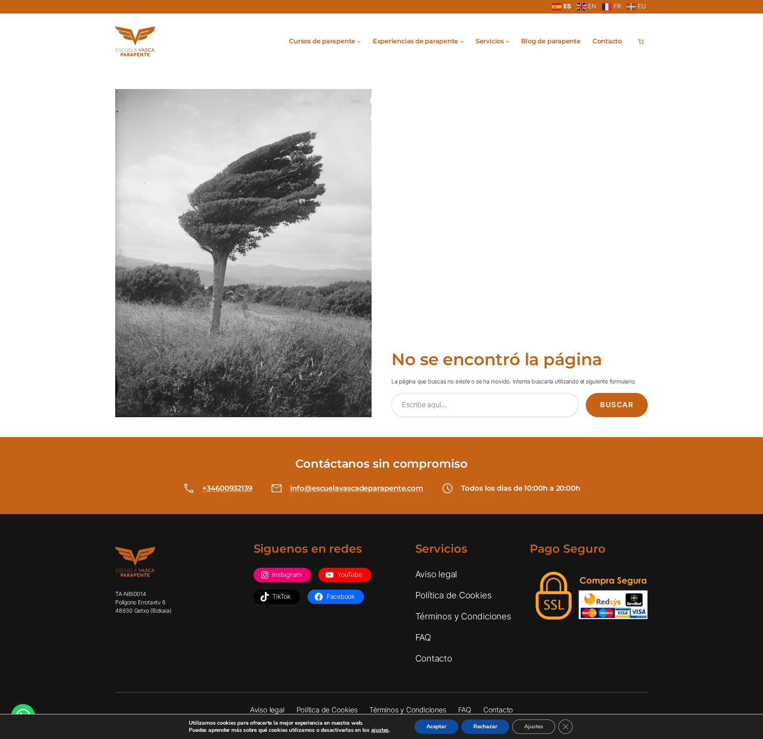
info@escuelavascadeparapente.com (356, 488)
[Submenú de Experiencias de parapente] (462, 41)
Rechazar (485, 726)
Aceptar (436, 726)
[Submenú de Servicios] (507, 41)
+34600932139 (227, 488)
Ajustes (533, 726)
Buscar (616, 404)
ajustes (380, 730)
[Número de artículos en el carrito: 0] (641, 41)
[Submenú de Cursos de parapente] (359, 41)
